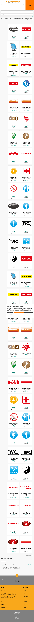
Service (24, 593)
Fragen (24, 604)
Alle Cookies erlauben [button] (19, 312)
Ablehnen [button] (10, 312)
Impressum (2, 604)
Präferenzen (14, 315)
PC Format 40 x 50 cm (13, 282)
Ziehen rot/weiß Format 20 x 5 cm (14, 89)
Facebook (16, 581)
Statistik (19, 315)
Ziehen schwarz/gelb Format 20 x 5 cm (13, 72)
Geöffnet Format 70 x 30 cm (14, 107)
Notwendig (9, 315)
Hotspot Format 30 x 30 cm (26, 247)
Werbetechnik (25, 607)
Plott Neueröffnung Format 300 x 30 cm (13, 512)
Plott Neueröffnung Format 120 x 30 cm (13, 494)
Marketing (23, 315)
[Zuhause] (13, 1)
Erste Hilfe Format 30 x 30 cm (26, 177)
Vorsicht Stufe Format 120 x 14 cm (14, 388)
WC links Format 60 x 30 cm (26, 458)
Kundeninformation (26, 596)
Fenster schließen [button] (28, 312)
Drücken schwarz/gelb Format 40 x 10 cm (26, 283)
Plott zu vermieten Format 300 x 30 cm (13, 530)
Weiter (32, 19)
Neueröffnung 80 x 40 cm (13, 548)
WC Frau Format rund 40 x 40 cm (26, 212)
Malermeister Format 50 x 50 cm (26, 353)
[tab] (3, 561)
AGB (1, 601)
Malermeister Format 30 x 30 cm (26, 124)
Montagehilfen (3, 607)
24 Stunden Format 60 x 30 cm (13, 35)
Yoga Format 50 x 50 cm (13, 177)
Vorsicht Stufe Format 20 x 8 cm (26, 388)
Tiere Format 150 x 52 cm (13, 353)
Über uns (25, 590)
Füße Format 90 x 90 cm (26, 318)
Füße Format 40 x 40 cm (26, 89)
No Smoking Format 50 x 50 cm (13, 423)
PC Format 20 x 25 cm (13, 53)
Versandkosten (14, 56)
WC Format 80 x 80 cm (26, 423)
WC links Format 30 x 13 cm (14, 247)
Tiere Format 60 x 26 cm (13, 124)
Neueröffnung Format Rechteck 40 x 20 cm (26, 548)
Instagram (19, 581)
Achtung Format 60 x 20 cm (26, 35)
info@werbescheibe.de (4, 6)
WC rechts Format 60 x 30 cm (13, 458)
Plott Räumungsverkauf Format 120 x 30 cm (26, 494)
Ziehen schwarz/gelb (13, 300)
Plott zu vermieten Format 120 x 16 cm (26, 512)
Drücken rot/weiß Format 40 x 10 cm (26, 301)
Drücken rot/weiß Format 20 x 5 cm (26, 71)
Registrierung (25, 601)
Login (32, 16)
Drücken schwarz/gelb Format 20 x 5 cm (26, 53)
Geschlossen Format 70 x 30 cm (26, 107)
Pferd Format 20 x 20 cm (26, 142)
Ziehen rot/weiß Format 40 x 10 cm (13, 318)
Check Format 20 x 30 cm (13, 142)
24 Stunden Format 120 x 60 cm (13, 212)
